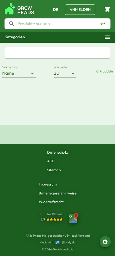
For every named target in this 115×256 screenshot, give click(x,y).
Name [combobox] (8, 73)
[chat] (105, 241)
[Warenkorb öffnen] (107, 9)
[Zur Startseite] (19, 8)
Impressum (48, 184)
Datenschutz (57, 152)
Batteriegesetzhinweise (57, 193)
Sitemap (54, 170)
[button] (57, 37)
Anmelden (80, 9)
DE (55, 9)
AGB (50, 161)
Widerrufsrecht (51, 201)
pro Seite (60, 67)
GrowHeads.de (62, 249)
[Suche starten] (103, 24)
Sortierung (10, 67)
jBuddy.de (68, 242)
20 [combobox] (56, 73)
